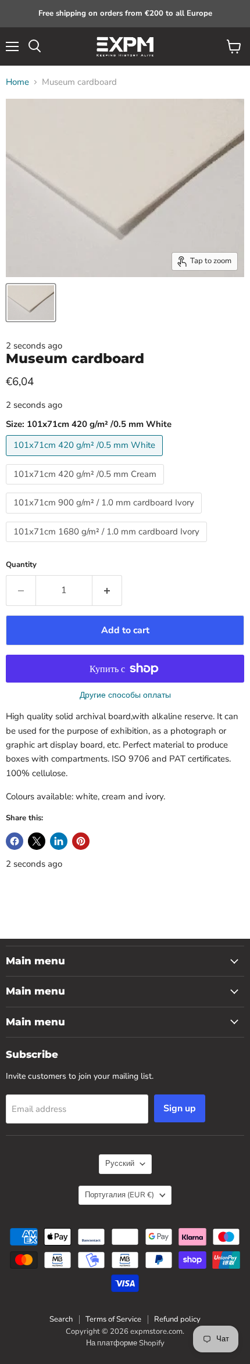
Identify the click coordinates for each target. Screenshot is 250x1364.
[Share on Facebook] (14, 841)
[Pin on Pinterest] (81, 841)
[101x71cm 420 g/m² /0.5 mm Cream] (86, 487)
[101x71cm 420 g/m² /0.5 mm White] (86, 459)
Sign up (179, 1108)
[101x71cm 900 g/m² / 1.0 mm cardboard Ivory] (105, 516)
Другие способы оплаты (125, 695)
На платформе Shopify (125, 1343)
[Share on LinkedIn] (58, 841)
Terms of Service (113, 1319)
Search (61, 1319)
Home (17, 82)
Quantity (21, 565)
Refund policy (177, 1319)
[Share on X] (36, 841)
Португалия (119, 1195)
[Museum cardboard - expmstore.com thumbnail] (30, 302)
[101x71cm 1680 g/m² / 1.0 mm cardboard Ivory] (108, 545)
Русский (119, 1163)
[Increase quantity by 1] (107, 590)
